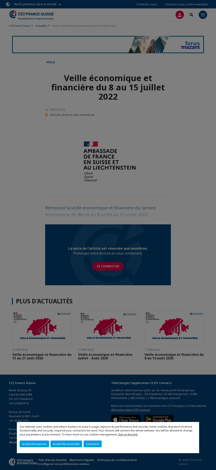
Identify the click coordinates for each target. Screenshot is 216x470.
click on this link (128, 434)
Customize (92, 444)
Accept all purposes (34, 444)
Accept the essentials (66, 444)
